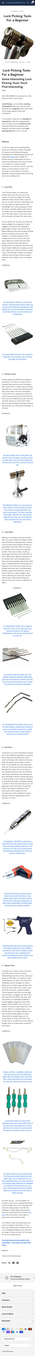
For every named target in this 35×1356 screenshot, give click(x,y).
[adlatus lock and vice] (17, 469)
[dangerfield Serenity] (17, 319)
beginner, (14, 11)
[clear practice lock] (17, 421)
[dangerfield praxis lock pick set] (17, 284)
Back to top (17, 1286)
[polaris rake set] (17, 590)
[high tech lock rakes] (17, 640)
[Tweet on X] (9, 1263)
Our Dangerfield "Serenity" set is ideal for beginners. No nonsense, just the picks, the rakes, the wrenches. (17, 356)
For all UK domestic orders (20, 1279)
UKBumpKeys (10, 1351)
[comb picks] (17, 1086)
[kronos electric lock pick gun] (18, 809)
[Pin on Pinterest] (17, 1263)
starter (21, 11)
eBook (12, 157)
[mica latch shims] (17, 1037)
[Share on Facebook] (13, 1263)
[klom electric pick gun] (17, 858)
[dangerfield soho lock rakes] (17, 689)
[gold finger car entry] (17, 1153)
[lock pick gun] (17, 910)
